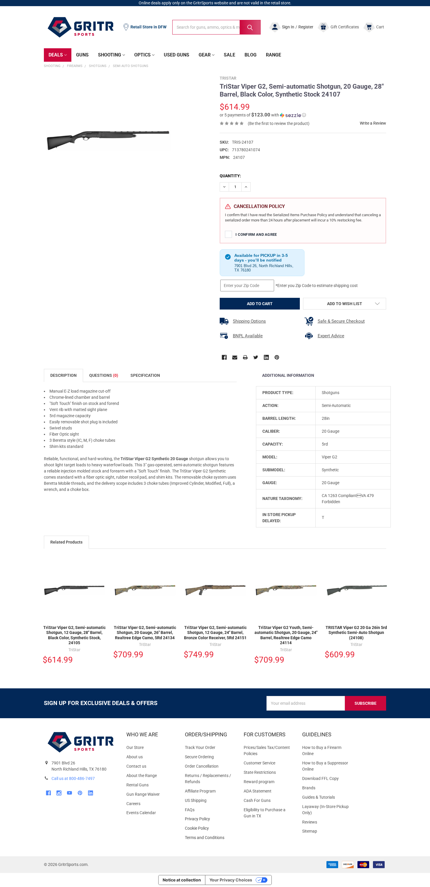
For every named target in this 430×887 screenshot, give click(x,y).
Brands (308, 787)
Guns (82, 55)
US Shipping (196, 800)
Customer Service (259, 763)
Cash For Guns (257, 800)
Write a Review (373, 123)
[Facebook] (224, 357)
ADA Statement (257, 791)
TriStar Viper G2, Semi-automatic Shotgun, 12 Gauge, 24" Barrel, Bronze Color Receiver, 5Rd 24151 (215, 632)
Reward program (259, 781)
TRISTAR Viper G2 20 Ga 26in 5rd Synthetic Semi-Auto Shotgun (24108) (356, 632)
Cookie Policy (209, 828)
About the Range (141, 775)
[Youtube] (69, 792)
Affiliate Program (200, 791)
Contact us (136, 766)
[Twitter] (255, 357)
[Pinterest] (276, 357)
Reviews (309, 822)
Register (305, 27)
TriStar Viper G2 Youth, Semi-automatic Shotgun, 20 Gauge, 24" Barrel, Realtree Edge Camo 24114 (285, 635)
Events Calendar (141, 812)
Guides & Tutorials (318, 797)
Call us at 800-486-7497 (73, 778)
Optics (142, 55)
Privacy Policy (209, 819)
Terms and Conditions (209, 838)
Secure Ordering (199, 756)
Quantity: (230, 175)
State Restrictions (260, 772)
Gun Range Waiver (143, 794)
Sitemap (309, 831)
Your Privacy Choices (230, 879)
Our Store (135, 747)
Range (273, 55)
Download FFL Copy (320, 778)
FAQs (190, 809)
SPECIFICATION (145, 375)
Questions (103, 375)
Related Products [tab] (66, 542)
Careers (133, 803)
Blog (251, 55)
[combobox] (216, 27)
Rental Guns (137, 785)
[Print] (245, 357)
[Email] (234, 357)
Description (63, 375)
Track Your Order (200, 747)
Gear (205, 55)
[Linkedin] (266, 357)
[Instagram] (58, 792)
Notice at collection (182, 879)
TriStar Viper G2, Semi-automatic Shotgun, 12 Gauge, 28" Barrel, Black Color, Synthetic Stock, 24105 (74, 635)
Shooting (109, 55)
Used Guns (176, 55)
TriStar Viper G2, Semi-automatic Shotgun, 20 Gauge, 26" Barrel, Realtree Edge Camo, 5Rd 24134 (145, 632)
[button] (263, 115)
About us (134, 756)
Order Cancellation (202, 766)
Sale (229, 55)
